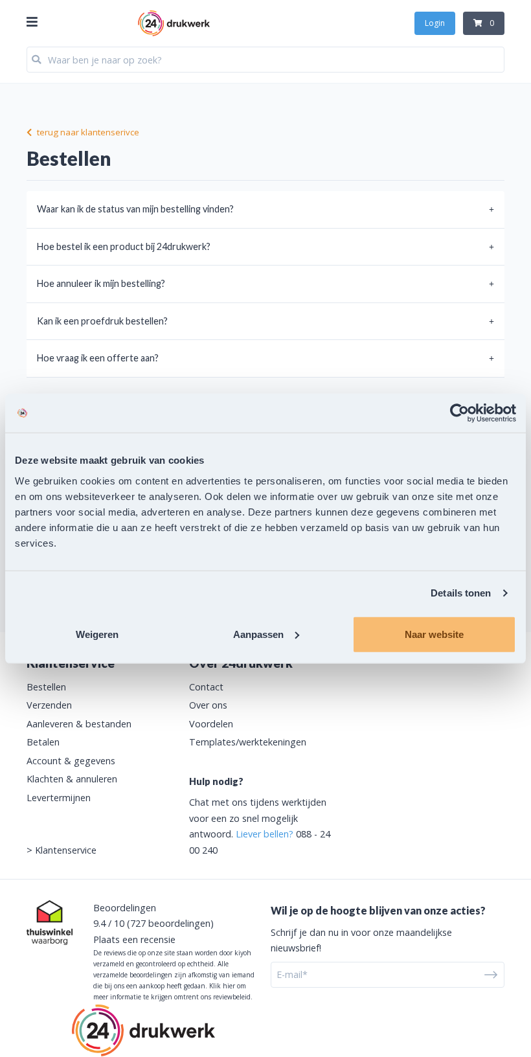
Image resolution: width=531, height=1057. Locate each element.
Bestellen (46, 687)
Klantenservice (65, 850)
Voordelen (211, 724)
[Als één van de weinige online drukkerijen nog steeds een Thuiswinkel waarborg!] (50, 922)
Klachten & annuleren (72, 779)
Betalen (43, 742)
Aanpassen (258, 633)
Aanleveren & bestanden (79, 724)
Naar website (434, 633)
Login (435, 22)
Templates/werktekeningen (247, 742)
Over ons (208, 705)
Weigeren (97, 633)
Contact (206, 687)
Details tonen (461, 592)
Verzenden (49, 705)
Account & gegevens (71, 761)
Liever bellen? (264, 834)
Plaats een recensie (134, 939)
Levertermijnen (59, 797)
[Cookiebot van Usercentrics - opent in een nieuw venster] (459, 413)
